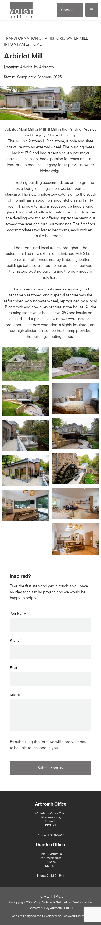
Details (16, 694)
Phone (16, 640)
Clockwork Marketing (75, 916)
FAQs (58, 896)
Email (15, 667)
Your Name (19, 613)
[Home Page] (21, 10)
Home (43, 896)
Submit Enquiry (50, 768)
